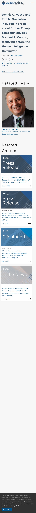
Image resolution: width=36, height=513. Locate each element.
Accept (7, 509)
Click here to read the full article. (13, 72)
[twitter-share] (12, 59)
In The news (17, 56)
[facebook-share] (8, 59)
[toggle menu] (32, 3)
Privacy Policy (8, 502)
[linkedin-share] (4, 59)
